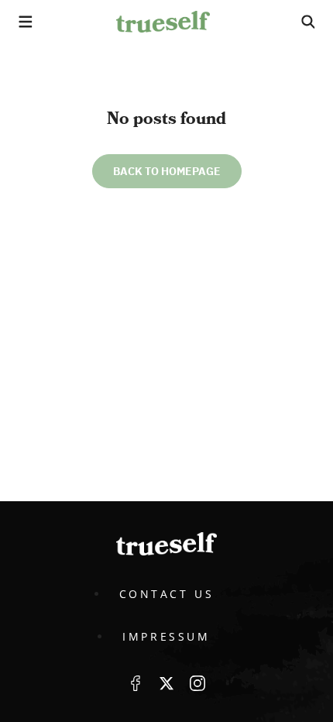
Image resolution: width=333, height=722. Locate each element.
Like (135, 683)
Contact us (167, 593)
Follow (166, 683)
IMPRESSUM (166, 636)
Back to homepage (167, 171)
